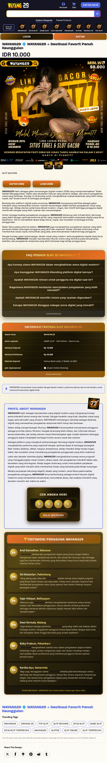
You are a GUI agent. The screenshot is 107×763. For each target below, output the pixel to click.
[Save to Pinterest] (31, 754)
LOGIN (27, 36)
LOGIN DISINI (46, 184)
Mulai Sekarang (53, 515)
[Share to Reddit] (38, 754)
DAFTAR (80, 36)
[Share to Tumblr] (46, 754)
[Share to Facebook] (15, 754)
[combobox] (50, 14)
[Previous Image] (2, 111)
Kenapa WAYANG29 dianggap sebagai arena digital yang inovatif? (53, 305)
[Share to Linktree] (23, 754)
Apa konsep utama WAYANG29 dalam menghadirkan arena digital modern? (53, 264)
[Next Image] (105, 111)
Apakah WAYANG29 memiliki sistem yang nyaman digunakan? (53, 297)
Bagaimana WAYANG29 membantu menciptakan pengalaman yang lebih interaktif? (53, 289)
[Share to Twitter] (7, 754)
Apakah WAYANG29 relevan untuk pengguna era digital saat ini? (53, 279)
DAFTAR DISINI (16, 184)
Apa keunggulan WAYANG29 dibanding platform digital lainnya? (53, 272)
